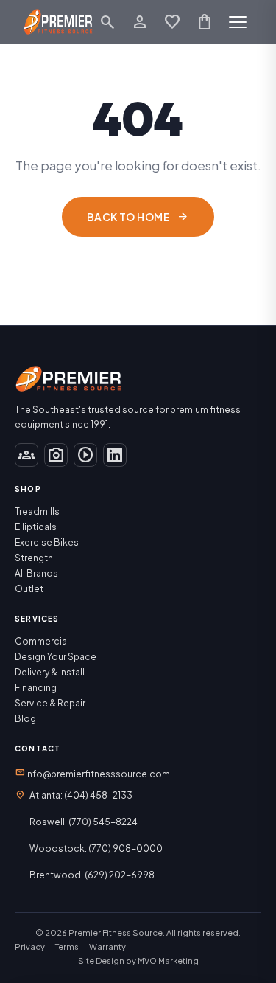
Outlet (29, 588)
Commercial (42, 641)
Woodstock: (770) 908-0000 (96, 848)
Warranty (107, 946)
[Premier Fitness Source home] (58, 22)
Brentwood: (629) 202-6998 (92, 874)
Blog (25, 718)
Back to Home (138, 217)
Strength (34, 557)
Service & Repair (50, 703)
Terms (67, 946)
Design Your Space (55, 656)
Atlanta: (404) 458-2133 (80, 795)
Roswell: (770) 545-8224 (83, 821)
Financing (36, 687)
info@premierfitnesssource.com (92, 772)
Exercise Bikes (47, 542)
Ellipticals (36, 526)
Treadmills (37, 511)
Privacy (30, 946)
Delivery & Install (50, 672)
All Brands (36, 573)
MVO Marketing (168, 960)
